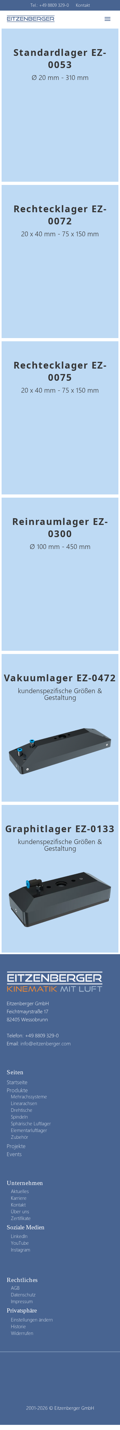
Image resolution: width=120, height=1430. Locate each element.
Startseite (17, 1082)
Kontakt (83, 5)
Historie (18, 1326)
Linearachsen (24, 1103)
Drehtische (21, 1110)
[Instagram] (60, 1369)
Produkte (17, 1090)
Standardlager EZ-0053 (60, 58)
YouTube (20, 1243)
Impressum (22, 1301)
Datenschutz (23, 1294)
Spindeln (19, 1116)
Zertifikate (21, 1218)
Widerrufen (22, 1333)
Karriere (19, 1198)
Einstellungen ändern (32, 1319)
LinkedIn (19, 1236)
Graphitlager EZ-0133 (60, 828)
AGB (15, 1288)
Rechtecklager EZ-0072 (60, 214)
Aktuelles (20, 1191)
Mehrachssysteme (29, 1096)
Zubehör (19, 1137)
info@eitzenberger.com (45, 1043)
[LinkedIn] (51, 1369)
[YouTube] (68, 1369)
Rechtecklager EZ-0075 (60, 371)
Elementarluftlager (29, 1130)
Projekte (16, 1145)
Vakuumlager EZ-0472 (60, 677)
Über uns (20, 1211)
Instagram (20, 1249)
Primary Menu (107, 19)
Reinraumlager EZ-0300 (60, 527)
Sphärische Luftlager (31, 1123)
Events (14, 1153)
